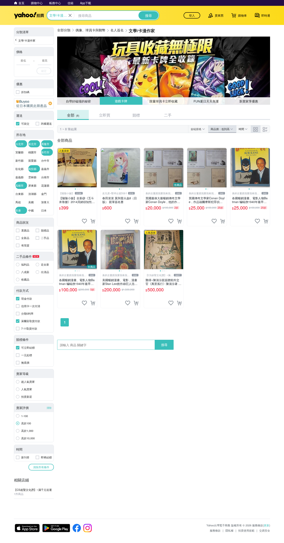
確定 (44, 71)
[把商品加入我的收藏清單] (84, 221)
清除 (49, 407)
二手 (168, 115)
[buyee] (34, 103)
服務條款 (215, 530)
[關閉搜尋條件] (70, 15)
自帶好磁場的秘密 (78, 101)
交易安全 (264, 530)
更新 (266, 525)
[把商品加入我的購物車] (92, 221)
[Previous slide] (60, 168)
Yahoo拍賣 (29, 15)
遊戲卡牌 (121, 101)
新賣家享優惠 (248, 101)
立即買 (104, 115)
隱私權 (229, 530)
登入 (192, 15)
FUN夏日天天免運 (206, 101)
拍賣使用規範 (246, 530)
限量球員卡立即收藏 (163, 101)
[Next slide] (94, 168)
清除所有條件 (41, 467)
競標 (136, 115)
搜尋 (164, 344)
